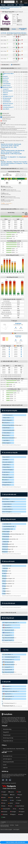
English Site (5, 767)
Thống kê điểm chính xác (8, 740)
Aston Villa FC (6, 109)
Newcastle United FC (8, 91)
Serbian (21, 814)
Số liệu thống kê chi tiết (22, 29)
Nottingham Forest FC (8, 96)
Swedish (19, 800)
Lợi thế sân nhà (4, 145)
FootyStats (3, 822)
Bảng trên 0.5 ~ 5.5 (5, 157)
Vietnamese (5, 814)
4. (8, 630)
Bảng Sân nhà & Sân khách (7, 144)
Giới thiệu (12, 825)
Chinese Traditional (20, 806)
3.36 (17, 49)
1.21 (16, 45)
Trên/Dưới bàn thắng (7, 729)
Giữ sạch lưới (9, 152)
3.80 (16, 38)
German (11, 803)
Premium (21, 5)
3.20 (18, 60)
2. (6, 625)
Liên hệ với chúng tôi (4, 825)
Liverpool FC (6, 89)
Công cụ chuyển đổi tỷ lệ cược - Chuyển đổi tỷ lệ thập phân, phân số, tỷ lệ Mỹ (13, 750)
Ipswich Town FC (7, 85)
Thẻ (2, 158)
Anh (18, 14)
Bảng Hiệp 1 (3, 161)
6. (7, 635)
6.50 (17, 45)
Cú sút (4, 158)
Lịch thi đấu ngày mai (7, 759)
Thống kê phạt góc (7, 735)
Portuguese (5, 794)
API (16, 5)
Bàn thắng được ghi (19, 150)
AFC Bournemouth (7, 98)
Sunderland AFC (6, 100)
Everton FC (5, 80)
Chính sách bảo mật (4, 826)
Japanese (12, 792)
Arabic (4, 817)
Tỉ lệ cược (25, 163)
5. (6, 632)
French (18, 797)
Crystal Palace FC (7, 101)
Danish (4, 797)
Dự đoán (10, 145)
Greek (12, 800)
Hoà (12, 147)
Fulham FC (5, 94)
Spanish (11, 797)
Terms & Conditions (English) (6, 829)
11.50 (18, 45)
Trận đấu (14, 29)
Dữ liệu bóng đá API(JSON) (8, 761)
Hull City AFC (6, 81)
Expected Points (5, 165)
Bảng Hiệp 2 (9, 161)
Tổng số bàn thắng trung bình (8, 150)
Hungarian (22, 811)
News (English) (16, 829)
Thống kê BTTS (6, 732)
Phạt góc (3, 5)
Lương (15, 147)
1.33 (18, 57)
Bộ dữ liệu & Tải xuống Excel (15, 163)
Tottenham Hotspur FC (8, 107)
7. (8, 637)
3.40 (17, 42)
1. (10, 622)
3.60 (17, 38)
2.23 (16, 42)
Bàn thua (3, 152)
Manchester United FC (8, 103)
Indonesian (5, 811)
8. (8, 640)
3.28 (18, 49)
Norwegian (13, 811)
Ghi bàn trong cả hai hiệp (8, 738)
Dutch (18, 803)
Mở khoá (19, 323)
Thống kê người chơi (5, 147)
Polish (4, 803)
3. (7, 627)
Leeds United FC (6, 83)
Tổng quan (4, 29)
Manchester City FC (7, 87)
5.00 (17, 56)
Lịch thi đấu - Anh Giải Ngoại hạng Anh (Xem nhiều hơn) (13, 33)
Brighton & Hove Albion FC (8, 74)
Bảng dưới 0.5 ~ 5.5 (14, 157)
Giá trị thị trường (5, 163)
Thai (15, 808)
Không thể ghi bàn (5, 153)
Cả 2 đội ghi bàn (16, 152)
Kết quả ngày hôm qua (7, 756)
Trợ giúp (16, 825)
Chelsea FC (5, 92)
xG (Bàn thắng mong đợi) (16, 153)
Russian (20, 794)
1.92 (18, 53)
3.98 (16, 53)
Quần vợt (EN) (10, 5)
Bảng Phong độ (17, 144)
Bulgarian (14, 814)
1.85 (18, 38)
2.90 (18, 42)
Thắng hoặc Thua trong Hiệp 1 (20, 161)
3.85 (17, 53)
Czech (11, 806)
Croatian (22, 808)
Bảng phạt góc (22, 157)
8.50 (16, 57)
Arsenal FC (5, 76)
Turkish (19, 792)
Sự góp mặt (16, 145)
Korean (13, 794)
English (4, 792)
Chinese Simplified (6, 808)
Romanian (5, 800)
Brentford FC (6, 78)
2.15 (16, 60)
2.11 (16, 49)
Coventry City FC (7, 105)
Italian (4, 806)
